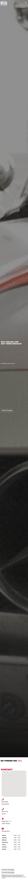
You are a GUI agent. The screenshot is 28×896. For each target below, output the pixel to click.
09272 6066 (5, 802)
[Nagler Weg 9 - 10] (3, 819)
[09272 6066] (3, 799)
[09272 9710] (3, 809)
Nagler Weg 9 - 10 (6, 821)
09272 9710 (5, 811)
